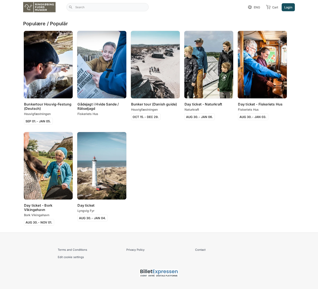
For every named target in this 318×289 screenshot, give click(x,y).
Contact (200, 249)
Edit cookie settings (71, 257)
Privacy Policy (135, 249)
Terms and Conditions (72, 249)
